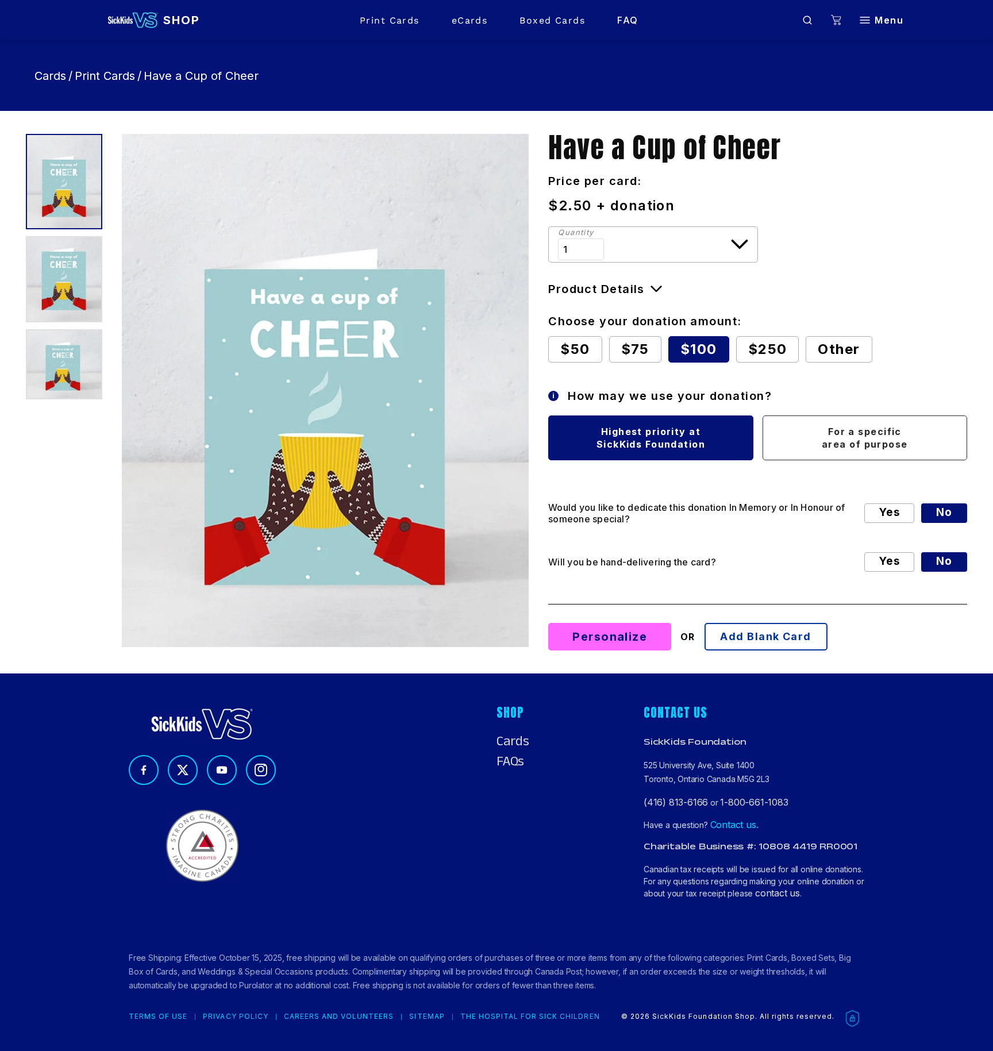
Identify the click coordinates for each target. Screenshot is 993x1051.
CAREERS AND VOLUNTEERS (339, 1016)
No (944, 512)
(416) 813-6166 (676, 802)
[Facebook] (144, 770)
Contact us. (734, 824)
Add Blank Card (765, 636)
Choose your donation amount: (644, 321)
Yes (889, 512)
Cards (50, 76)
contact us (777, 893)
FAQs (510, 761)
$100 (698, 349)
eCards (470, 20)
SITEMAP (426, 1016)
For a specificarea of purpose (865, 438)
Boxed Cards (552, 20)
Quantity (576, 232)
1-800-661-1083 (754, 802)
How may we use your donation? (662, 396)
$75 (635, 349)
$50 (575, 349)
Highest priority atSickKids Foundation (650, 438)
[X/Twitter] (183, 770)
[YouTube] (222, 770)
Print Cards (389, 20)
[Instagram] (261, 770)
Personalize (609, 637)
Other (839, 349)
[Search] (807, 20)
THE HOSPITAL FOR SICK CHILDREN (530, 1016)
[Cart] (836, 20)
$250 (767, 349)
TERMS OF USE (158, 1016)
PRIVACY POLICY (235, 1016)
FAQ (627, 20)
